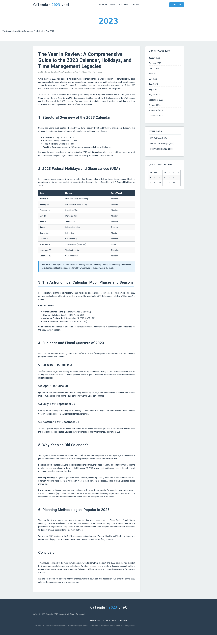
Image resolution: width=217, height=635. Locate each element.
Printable (136, 5)
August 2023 (154, 94)
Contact (123, 620)
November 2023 (156, 110)
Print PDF (176, 5)
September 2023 (156, 100)
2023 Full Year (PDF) (158, 138)
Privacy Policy (95, 620)
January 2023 (154, 58)
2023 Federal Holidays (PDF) (161, 143)
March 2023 (154, 68)
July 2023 (153, 89)
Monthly (102, 5)
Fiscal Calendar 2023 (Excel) (161, 149)
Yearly (113, 5)
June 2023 (153, 84)
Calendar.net (51, 5)
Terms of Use (110, 620)
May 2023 (153, 79)
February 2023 (155, 63)
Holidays (123, 5)
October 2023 (155, 105)
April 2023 (153, 74)
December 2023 (156, 115)
